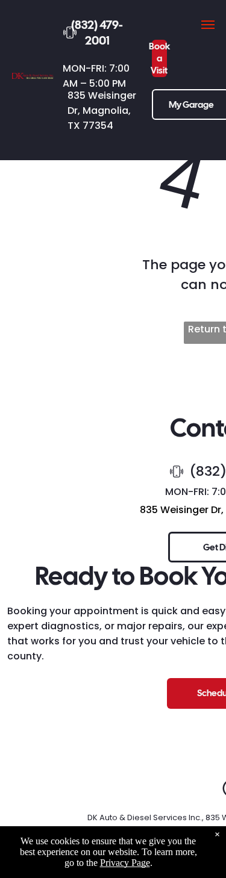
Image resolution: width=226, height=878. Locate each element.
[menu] (208, 25)
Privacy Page (125, 863)
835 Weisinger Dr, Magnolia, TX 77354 (101, 110)
